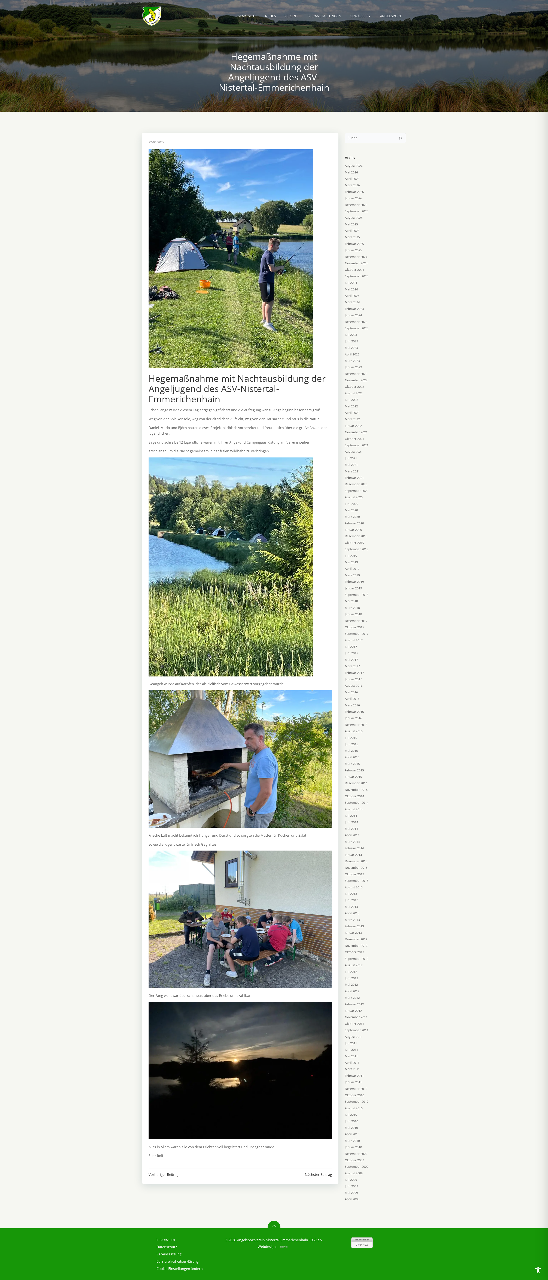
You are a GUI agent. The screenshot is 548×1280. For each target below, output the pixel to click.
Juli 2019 (351, 556)
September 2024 (356, 276)
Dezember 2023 (356, 322)
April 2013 (352, 913)
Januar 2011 (353, 1082)
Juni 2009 (351, 1186)
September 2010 (356, 1101)
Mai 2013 (351, 907)
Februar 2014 (354, 848)
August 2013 (354, 887)
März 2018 (352, 608)
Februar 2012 (354, 1004)
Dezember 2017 (356, 621)
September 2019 (356, 549)
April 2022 (352, 413)
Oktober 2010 (354, 1095)
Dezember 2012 (356, 939)
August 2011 (354, 1037)
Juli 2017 (351, 647)
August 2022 (354, 393)
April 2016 (352, 699)
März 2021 (352, 471)
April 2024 (352, 296)
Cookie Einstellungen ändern (179, 1268)
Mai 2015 (351, 751)
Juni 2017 (351, 653)
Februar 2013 (354, 926)
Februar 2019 (354, 582)
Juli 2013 (351, 894)
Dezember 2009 (356, 1154)
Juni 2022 (351, 400)
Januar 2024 (353, 315)
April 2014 (352, 835)
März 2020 (352, 517)
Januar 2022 (353, 426)
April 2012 (352, 991)
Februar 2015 (354, 770)
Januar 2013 (353, 933)
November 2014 (356, 790)
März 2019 (352, 575)
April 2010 (352, 1134)
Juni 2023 (351, 341)
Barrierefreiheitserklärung (177, 1261)
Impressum (165, 1239)
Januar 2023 (353, 367)
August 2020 (354, 497)
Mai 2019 (351, 562)
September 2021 (356, 445)
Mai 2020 (351, 510)
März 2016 (352, 705)
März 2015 (352, 764)
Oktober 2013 (354, 874)
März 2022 (352, 419)
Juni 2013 (351, 900)
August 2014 (354, 809)
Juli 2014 (351, 816)
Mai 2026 (351, 172)
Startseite (247, 16)
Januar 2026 (353, 198)
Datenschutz (166, 1246)
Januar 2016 (353, 718)
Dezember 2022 (356, 374)
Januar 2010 (353, 1147)
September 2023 (356, 328)
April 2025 (352, 231)
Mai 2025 (351, 224)
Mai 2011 (351, 1056)
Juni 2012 (351, 978)
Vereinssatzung (169, 1254)
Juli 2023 (351, 335)
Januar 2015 (353, 777)
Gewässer (359, 16)
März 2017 (352, 666)
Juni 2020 (351, 504)
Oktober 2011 (354, 1024)
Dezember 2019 (356, 536)
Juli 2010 (351, 1115)
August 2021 (354, 452)
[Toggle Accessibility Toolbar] (538, 1270)
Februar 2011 (354, 1076)
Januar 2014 (353, 855)
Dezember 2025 (356, 205)
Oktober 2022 (354, 387)
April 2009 (352, 1199)
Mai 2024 (351, 289)
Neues (270, 16)
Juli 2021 (351, 458)
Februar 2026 (354, 192)
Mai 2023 (351, 348)
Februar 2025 (354, 244)
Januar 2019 (353, 588)
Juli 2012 (351, 972)
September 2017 (356, 634)
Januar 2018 (353, 614)
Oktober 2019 (354, 543)
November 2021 (356, 432)
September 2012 (356, 959)
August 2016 (354, 686)
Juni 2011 (351, 1050)
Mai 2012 (351, 985)
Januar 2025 (353, 250)
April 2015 (352, 757)
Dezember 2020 (356, 484)
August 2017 (354, 640)
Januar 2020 (353, 530)
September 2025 (356, 211)
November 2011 (356, 1017)
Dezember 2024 (356, 257)
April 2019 (352, 569)
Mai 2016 (351, 692)
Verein (290, 16)
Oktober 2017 (354, 627)
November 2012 (356, 946)
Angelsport (391, 16)
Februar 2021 (354, 478)
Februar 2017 (354, 673)
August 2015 (354, 731)
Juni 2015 (351, 744)
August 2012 (354, 965)
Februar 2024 (354, 309)
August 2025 (354, 218)
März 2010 (352, 1141)
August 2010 (354, 1108)
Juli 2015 (351, 738)
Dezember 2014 (356, 783)
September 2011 (356, 1030)
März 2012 (352, 998)
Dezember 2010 (356, 1089)
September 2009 (356, 1167)
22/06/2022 (156, 142)
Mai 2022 (351, 406)
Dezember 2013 (356, 861)
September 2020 (356, 491)
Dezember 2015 (356, 725)
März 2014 (352, 842)
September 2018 (356, 595)
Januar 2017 (353, 679)
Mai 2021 (351, 465)
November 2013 (356, 868)
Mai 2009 (351, 1193)
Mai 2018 (351, 601)
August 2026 (354, 166)
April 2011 (352, 1063)
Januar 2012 (353, 1011)
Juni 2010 (351, 1121)
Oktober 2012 (354, 952)
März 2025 (352, 237)
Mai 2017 (351, 660)
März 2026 (352, 185)
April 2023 (352, 354)
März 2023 (352, 361)
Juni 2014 (351, 822)
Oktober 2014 (354, 796)
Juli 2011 (351, 1043)
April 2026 (352, 179)
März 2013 (352, 920)
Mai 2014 (351, 829)
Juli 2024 (351, 283)
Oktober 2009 (354, 1160)
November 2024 (356, 263)
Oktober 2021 (354, 439)
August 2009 (354, 1173)
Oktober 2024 (354, 270)
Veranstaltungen (324, 16)
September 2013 (356, 881)
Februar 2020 (354, 523)
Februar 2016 (354, 712)
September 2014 (356, 803)
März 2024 (352, 302)
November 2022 (356, 380)
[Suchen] (400, 138)
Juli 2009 (351, 1180)
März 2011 (352, 1069)
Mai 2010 (351, 1128)
